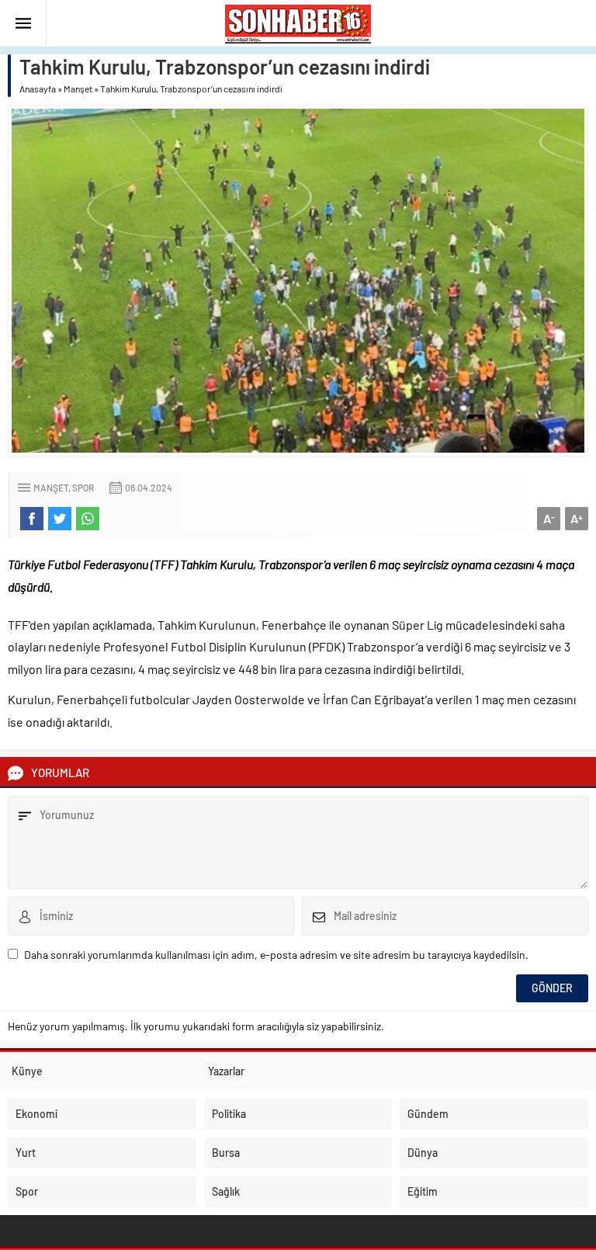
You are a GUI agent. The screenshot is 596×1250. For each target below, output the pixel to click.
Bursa (226, 1152)
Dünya (422, 1152)
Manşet (78, 88)
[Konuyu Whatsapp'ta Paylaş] (87, 518)
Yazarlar (226, 1071)
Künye (27, 1071)
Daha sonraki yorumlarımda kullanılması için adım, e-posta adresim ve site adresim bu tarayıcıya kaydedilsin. (276, 954)
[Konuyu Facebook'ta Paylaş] (31, 518)
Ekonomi (36, 1113)
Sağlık (226, 1191)
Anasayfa (37, 88)
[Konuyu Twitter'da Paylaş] (59, 518)
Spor (83, 487)
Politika (229, 1113)
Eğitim (422, 1191)
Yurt (26, 1152)
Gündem (428, 1113)
